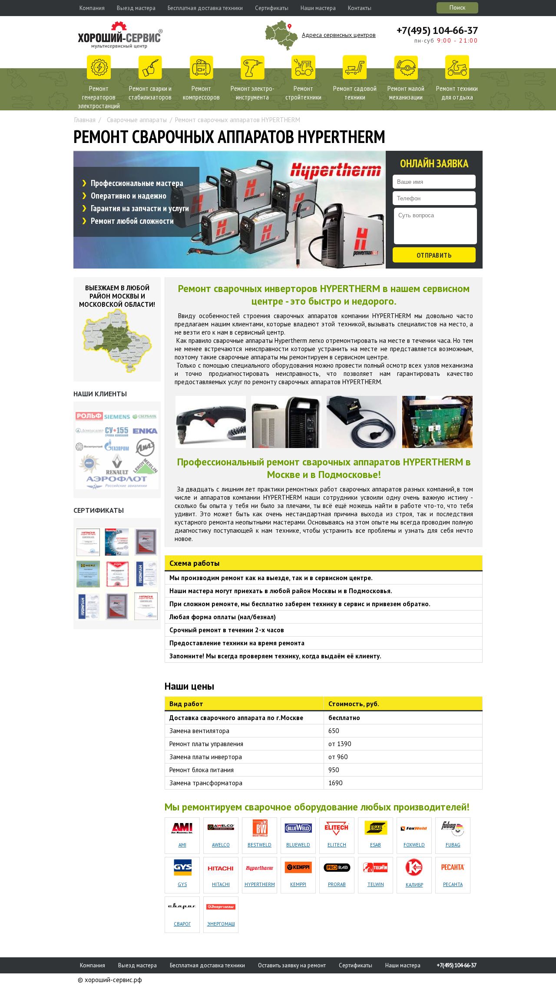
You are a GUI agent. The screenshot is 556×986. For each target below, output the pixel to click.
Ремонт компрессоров (201, 92)
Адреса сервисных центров (339, 35)
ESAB (375, 845)
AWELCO (221, 845)
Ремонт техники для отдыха (457, 92)
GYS (182, 884)
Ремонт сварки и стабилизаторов (150, 92)
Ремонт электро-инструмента (253, 92)
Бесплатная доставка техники (205, 8)
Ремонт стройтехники (303, 92)
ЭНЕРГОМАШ (221, 924)
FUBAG (453, 845)
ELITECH (337, 845)
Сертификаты (271, 8)
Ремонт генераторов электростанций (99, 97)
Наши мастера (318, 8)
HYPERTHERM (260, 884)
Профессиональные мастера (137, 183)
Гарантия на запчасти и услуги (140, 208)
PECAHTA (453, 884)
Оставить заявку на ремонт (292, 965)
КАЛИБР (414, 885)
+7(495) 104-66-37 (437, 30)
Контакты (359, 8)
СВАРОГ (182, 924)
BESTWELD (259, 845)
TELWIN (375, 884)
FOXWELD (414, 845)
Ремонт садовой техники (355, 92)
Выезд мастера (136, 8)
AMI (182, 845)
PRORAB (337, 884)
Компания (92, 8)
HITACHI (221, 884)
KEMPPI (298, 884)
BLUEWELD (298, 845)
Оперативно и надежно (128, 195)
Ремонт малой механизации (405, 92)
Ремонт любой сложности (132, 221)
